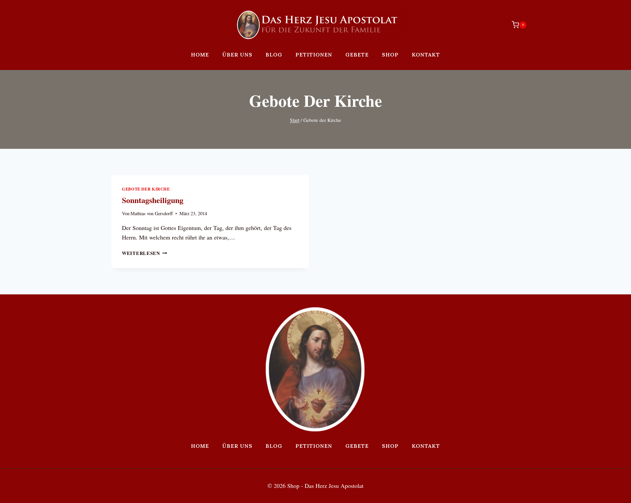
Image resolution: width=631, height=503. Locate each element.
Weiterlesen (144, 253)
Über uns (237, 54)
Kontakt (426, 54)
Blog (274, 54)
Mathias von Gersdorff (151, 213)
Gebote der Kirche (146, 189)
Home (200, 54)
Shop (390, 54)
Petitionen (313, 54)
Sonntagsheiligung (152, 200)
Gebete (357, 54)
